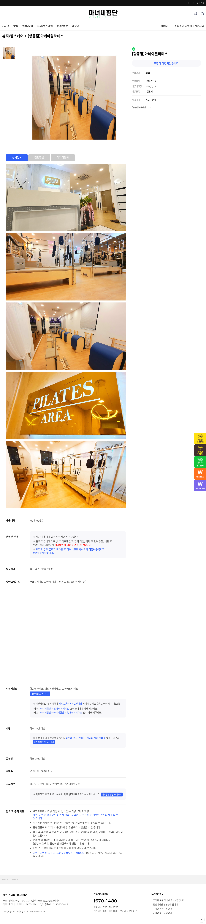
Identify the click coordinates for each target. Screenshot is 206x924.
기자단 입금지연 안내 (162, 908)
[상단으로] (201, 919)
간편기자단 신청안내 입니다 (165, 904)
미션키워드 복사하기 (40, 693)
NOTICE (157, 894)
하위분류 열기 (169, 26)
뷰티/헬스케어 (45, 26)
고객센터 (163, 26)
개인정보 (5, 879)
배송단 (75, 26)
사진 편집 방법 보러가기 (44, 742)
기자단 (5, 26)
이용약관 (15, 879)
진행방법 (39, 157)
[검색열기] (202, 14)
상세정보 (17, 157)
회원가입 (200, 2)
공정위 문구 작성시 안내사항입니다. (169, 900)
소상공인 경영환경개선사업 (189, 26)
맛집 (15, 26)
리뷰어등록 (63, 157)
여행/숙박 (27, 26)
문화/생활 (62, 26)
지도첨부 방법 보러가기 (111, 794)
